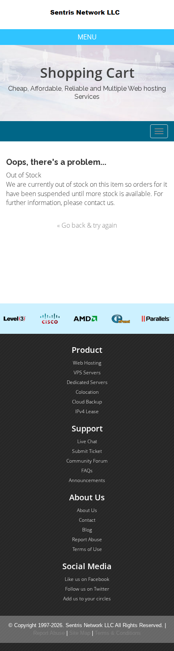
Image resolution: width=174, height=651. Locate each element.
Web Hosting (87, 362)
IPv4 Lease (87, 411)
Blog (87, 529)
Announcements (87, 480)
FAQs (87, 470)
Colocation (87, 391)
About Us (87, 510)
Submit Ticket (87, 451)
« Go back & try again (87, 225)
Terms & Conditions (118, 633)
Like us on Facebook (87, 579)
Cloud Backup (87, 401)
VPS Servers (87, 372)
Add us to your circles (87, 598)
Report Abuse (87, 539)
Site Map (79, 633)
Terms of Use (87, 549)
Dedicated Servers (87, 382)
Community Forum (87, 460)
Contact (87, 520)
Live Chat (87, 441)
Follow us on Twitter (87, 588)
